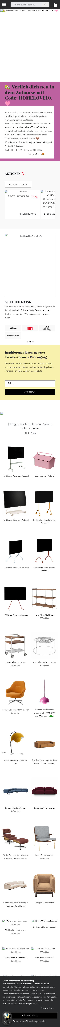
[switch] (7, 1022)
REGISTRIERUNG (28, 214)
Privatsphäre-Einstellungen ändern (30, 1021)
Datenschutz (47, 1008)
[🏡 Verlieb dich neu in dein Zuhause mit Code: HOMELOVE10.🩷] (30, 45)
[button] (27, 341)
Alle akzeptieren (30, 1015)
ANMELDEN (29, 392)
